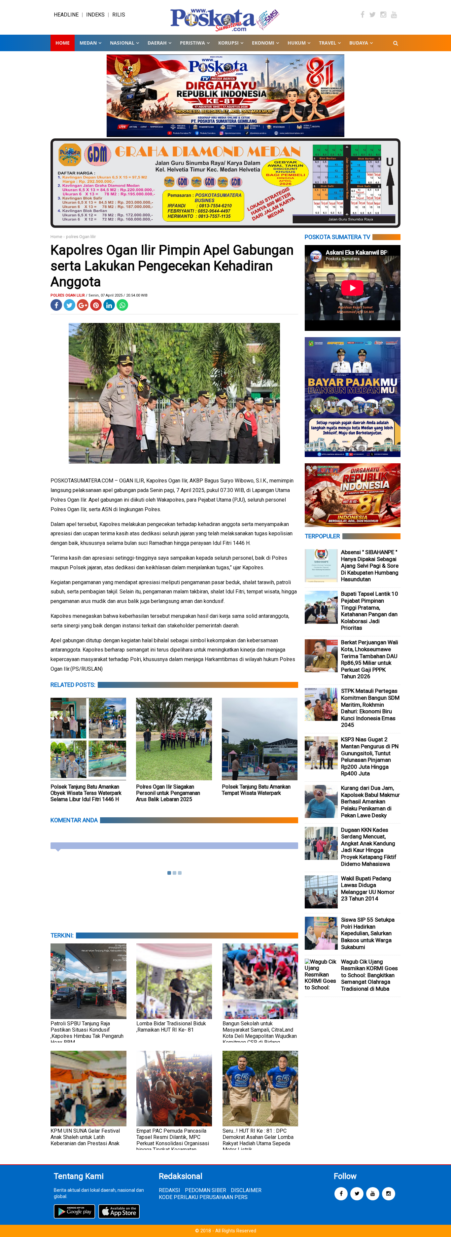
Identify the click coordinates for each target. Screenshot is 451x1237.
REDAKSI (169, 1190)
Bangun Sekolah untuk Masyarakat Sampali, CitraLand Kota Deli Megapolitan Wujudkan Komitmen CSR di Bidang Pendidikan (260, 1036)
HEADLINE (66, 15)
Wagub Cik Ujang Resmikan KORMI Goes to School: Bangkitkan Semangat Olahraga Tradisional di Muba (369, 975)
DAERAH (157, 43)
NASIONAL (122, 43)
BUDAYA (358, 43)
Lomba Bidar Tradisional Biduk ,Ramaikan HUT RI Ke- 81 (171, 1026)
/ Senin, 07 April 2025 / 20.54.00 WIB (117, 295)
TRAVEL (327, 43)
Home (62, 43)
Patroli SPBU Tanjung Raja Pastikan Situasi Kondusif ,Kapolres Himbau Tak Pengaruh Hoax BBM (87, 1032)
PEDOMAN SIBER (205, 1190)
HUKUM (297, 43)
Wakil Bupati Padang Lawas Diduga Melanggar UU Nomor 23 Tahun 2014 (368, 888)
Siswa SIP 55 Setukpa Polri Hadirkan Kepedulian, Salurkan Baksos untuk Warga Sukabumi (368, 933)
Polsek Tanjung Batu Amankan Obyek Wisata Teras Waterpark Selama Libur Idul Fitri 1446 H (86, 793)
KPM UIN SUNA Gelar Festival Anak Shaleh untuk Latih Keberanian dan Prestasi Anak (85, 1137)
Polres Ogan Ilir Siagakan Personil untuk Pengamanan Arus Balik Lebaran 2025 (168, 793)
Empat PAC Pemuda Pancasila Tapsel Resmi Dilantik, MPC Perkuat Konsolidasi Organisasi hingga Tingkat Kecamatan (172, 1140)
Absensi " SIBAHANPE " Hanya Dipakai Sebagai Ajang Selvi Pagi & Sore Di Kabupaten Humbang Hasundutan (370, 566)
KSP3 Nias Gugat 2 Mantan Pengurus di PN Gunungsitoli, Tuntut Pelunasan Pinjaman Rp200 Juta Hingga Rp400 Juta (370, 756)
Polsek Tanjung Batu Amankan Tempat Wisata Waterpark (256, 790)
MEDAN (88, 43)
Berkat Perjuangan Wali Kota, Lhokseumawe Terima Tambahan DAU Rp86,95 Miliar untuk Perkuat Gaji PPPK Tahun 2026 (369, 659)
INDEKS (95, 15)
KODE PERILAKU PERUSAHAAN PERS (203, 1197)
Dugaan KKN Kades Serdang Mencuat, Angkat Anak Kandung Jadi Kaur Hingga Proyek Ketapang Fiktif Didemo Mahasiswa (369, 847)
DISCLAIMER (246, 1190)
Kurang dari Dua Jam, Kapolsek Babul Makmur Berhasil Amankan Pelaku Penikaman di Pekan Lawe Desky (370, 801)
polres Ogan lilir (81, 236)
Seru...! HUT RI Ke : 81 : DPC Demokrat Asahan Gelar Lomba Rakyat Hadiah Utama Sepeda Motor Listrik (258, 1140)
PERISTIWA (192, 43)
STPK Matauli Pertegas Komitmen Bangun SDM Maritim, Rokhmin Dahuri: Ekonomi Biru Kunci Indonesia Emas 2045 (370, 708)
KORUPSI (228, 43)
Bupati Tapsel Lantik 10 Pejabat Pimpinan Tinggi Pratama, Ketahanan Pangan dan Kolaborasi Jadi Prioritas (369, 610)
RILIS (118, 15)
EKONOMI (263, 43)
